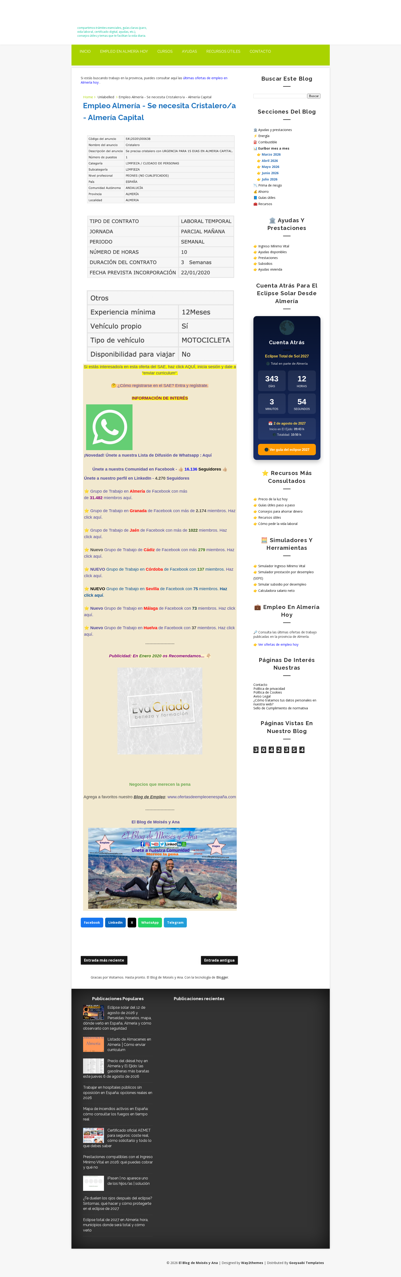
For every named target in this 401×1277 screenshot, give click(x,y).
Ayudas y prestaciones (275, 130)
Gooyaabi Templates (306, 1263)
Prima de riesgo (270, 185)
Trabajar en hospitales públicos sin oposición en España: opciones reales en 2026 (117, 1092)
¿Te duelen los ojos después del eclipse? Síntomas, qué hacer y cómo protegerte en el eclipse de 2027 (117, 1203)
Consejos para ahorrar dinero (280, 511)
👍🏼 (181, 469)
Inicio (85, 51)
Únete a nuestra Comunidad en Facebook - (135, 469)
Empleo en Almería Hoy (124, 51)
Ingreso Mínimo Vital (273, 246)
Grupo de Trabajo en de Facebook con (141, 627)
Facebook (92, 922)
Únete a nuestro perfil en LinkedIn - (119, 478)
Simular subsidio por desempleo (282, 584)
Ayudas (189, 51)
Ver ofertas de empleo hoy (278, 644)
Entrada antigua (219, 960)
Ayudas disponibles (272, 252)
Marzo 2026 (271, 154)
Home (88, 97)
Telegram (175, 922)
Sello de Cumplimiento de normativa (280, 708)
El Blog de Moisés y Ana (103, 14)
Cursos (165, 51)
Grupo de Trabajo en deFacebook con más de (143, 510)
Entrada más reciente (104, 960)
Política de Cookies (267, 692)
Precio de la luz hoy (273, 499)
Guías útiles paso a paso (276, 505)
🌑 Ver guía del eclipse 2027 (286, 450)
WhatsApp (150, 922)
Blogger (222, 977)
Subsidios (265, 263)
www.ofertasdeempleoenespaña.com (202, 797)
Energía (263, 136)
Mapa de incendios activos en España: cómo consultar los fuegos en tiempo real (115, 1114)
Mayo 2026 (270, 166)
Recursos (265, 204)
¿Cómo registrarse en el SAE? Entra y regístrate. (162, 385)
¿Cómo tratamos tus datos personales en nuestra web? (284, 702)
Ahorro (263, 191)
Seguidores (178, 478)
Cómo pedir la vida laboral (278, 523)
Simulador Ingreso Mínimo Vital (281, 566)
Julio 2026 (269, 179)
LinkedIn (115, 922)
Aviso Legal (262, 696)
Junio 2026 (270, 173)
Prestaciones (268, 257)
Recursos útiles (223, 51)
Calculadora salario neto (276, 590)
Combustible (267, 142)
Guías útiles (266, 197)
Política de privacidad (269, 688)
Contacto (260, 51)
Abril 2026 (270, 160)
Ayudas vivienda (270, 269)
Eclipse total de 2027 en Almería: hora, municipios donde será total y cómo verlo (115, 1225)
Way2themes (252, 1263)
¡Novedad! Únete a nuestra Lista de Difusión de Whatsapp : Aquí (148, 455)
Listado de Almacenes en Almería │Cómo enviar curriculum (129, 1044)
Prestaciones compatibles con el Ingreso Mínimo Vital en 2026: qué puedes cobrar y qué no (118, 1162)
